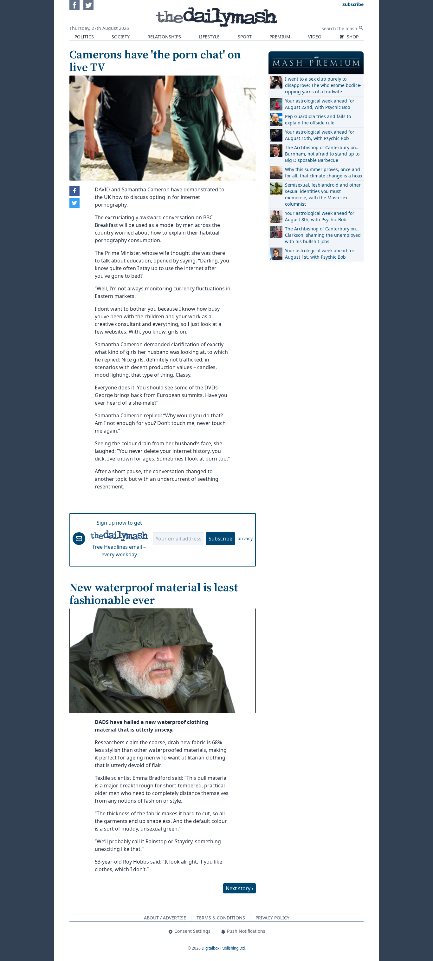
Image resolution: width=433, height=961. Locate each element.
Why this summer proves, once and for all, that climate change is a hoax (323, 172)
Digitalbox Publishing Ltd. (224, 948)
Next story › (239, 888)
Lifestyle (209, 37)
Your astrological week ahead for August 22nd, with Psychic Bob (319, 104)
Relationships (164, 37)
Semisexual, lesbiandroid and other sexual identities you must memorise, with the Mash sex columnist (323, 194)
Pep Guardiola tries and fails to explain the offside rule (318, 119)
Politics (84, 37)
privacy (245, 538)
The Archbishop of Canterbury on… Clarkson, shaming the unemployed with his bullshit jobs (323, 235)
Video (314, 37)
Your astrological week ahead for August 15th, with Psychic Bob (319, 135)
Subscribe (220, 538)
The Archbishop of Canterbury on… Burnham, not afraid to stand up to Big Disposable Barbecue (322, 153)
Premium (279, 37)
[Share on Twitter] (74, 203)
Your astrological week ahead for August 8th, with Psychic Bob (319, 216)
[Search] (361, 28)
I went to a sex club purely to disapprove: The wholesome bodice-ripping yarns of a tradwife (323, 85)
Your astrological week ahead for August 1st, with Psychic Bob (319, 254)
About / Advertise (165, 918)
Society (121, 37)
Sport (245, 37)
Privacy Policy (272, 918)
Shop (352, 37)
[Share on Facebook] (74, 191)
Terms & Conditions (221, 918)
